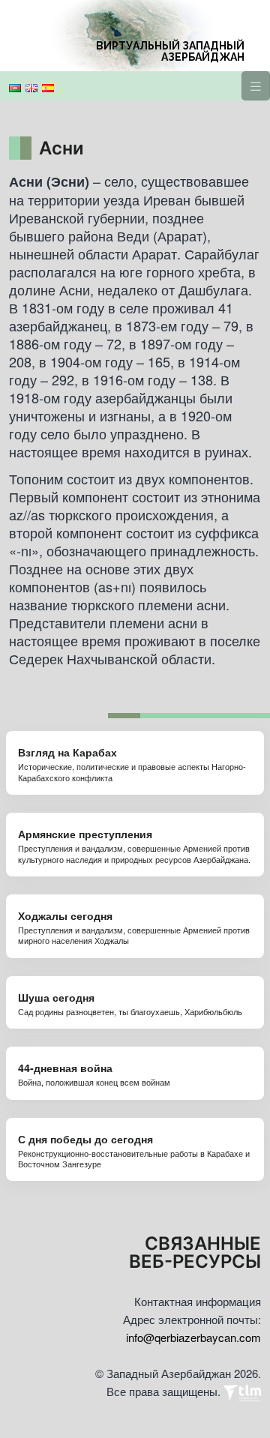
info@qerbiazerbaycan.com (193, 1337)
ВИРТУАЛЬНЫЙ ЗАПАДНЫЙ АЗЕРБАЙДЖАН (170, 51)
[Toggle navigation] (256, 85)
